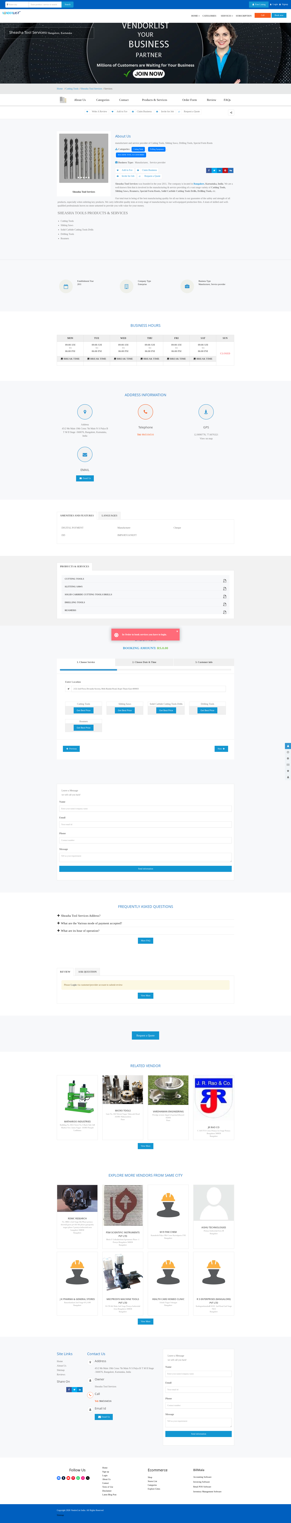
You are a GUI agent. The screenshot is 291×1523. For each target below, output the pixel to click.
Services (226, 16)
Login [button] (275, 4)
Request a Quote (191, 111)
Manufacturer (141, 162)
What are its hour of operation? (79, 930)
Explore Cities (154, 1489)
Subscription (244, 16)
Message (63, 849)
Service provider (158, 162)
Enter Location (73, 682)
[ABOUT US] (288, 746)
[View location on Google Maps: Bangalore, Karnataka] (46, 32)
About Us (80, 99)
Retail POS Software (202, 1487)
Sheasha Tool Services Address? (80, 915)
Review (211, 99)
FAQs (227, 99)
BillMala (198, 1470)
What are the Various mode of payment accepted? (91, 923)
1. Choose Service (86, 662)
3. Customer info (203, 662)
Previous (73, 749)
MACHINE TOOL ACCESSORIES (131, 155)
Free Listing (260, 4)
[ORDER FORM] (288, 765)
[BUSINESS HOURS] (288, 752)
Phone (62, 833)
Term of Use (107, 1487)
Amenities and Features (77, 515)
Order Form (189, 99)
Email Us (86, 478)
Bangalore (199, 183)
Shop (150, 1477)
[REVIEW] (288, 771)
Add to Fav (122, 111)
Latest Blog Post (109, 1495)
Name (62, 801)
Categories (209, 16)
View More (145, 995)
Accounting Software (202, 1477)
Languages (109, 515)
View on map (206, 438)
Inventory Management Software (207, 1491)
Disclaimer (107, 1491)
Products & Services (154, 99)
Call (262, 15)
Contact (124, 99)
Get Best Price (83, 710)
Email (62, 817)
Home (60, 88)
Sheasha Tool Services (91, 88)
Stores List (152, 1481)
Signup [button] (285, 4)
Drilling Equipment (157, 149)
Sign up (105, 1472)
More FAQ (145, 940)
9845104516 (148, 434)
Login (104, 1475)
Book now (279, 15)
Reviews (61, 1374)
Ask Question (87, 971)
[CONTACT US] (288, 777)
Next (220, 749)
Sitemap (61, 1370)
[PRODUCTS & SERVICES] (288, 758)
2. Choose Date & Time (144, 662)
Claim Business (144, 111)
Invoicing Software (201, 1482)
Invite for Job (167, 111)
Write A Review (99, 111)
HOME (194, 16)
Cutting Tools (72, 88)
